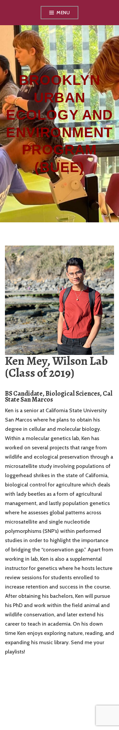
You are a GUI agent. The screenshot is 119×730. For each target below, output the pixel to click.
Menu (63, 13)
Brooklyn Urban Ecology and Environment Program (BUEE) (59, 123)
